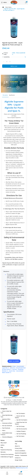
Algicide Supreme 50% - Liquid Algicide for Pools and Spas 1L (13, 9)
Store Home (8, 7)
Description (5, 95)
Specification (12, 95)
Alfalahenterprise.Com (22, 468)
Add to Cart (13, 66)
